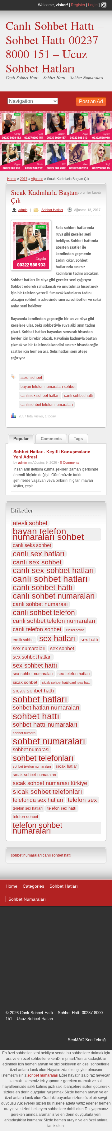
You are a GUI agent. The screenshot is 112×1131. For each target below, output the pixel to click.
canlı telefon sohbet (37, 629)
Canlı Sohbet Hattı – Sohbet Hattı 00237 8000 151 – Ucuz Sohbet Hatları (55, 46)
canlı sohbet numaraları (54, 595)
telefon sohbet (25, 816)
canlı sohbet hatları (50, 579)
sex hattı (89, 639)
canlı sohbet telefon (44, 612)
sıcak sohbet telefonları (47, 791)
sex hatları (57, 638)
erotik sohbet (24, 640)
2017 (23, 179)
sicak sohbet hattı (33, 691)
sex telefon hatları (74, 673)
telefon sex (82, 800)
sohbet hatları (40, 699)
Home (11, 179)
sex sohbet (62, 648)
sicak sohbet (25, 682)
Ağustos (37, 179)
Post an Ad (91, 101)
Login (93, 5)
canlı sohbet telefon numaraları (47, 404)
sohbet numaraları (49, 741)
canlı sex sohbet (37, 562)
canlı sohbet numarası (40, 604)
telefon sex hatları (28, 808)
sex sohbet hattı (35, 665)
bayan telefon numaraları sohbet (48, 386)
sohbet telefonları (43, 758)
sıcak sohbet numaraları (34, 774)
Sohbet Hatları (52, 210)
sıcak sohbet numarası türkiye (50, 783)
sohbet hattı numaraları (45, 724)
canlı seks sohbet (32, 545)
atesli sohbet (31, 377)
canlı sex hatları (39, 553)
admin (22, 210)
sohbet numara (24, 733)
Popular (21, 438)
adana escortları (54, 918)
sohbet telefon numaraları (32, 766)
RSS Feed (103, 4)
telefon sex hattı (62, 808)
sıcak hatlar (66, 766)
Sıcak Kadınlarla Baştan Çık (44, 196)
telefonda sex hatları (38, 800)
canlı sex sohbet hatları (40, 395)
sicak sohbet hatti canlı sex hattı (66, 682)
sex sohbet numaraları (33, 673)
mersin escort (82, 965)
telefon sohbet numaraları (37, 828)
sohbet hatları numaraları (46, 707)
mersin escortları (51, 965)
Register (78, 5)
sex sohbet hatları (32, 657)
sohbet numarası (31, 749)
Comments (51, 438)
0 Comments (69, 462)
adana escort (23, 918)
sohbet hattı (36, 716)
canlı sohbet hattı (78, 395)
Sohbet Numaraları (27, 899)
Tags (78, 438)
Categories (33, 886)
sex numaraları (29, 648)
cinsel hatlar (75, 630)
